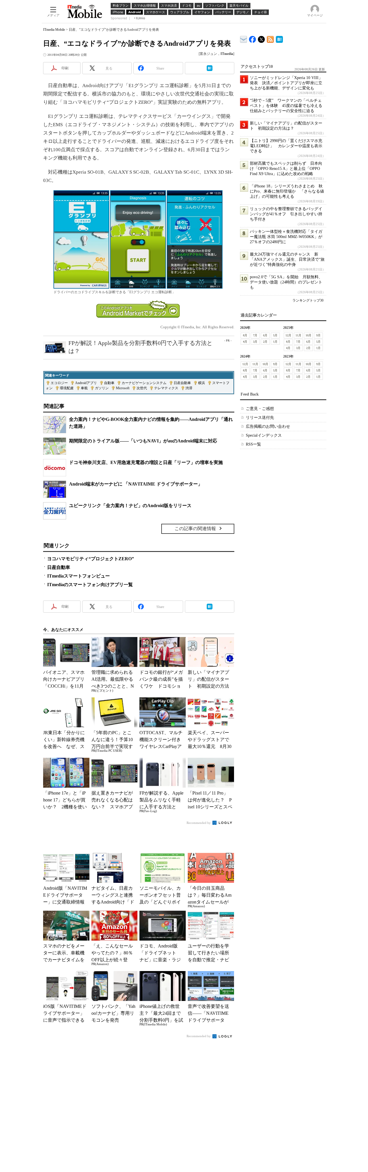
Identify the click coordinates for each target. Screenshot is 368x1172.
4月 (245, 341)
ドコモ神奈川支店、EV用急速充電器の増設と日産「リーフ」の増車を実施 (146, 462)
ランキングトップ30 (307, 300)
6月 (265, 335)
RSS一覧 (253, 444)
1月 (275, 341)
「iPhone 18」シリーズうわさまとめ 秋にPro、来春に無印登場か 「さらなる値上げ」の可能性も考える (287, 191)
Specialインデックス (264, 435)
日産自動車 (182, 383)
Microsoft (122, 388)
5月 (275, 335)
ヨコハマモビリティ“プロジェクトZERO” (90, 558)
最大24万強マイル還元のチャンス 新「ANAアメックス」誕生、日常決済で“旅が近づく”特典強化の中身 (287, 259)
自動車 (109, 383)
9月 (318, 335)
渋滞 (188, 388)
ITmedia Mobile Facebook (252, 38)
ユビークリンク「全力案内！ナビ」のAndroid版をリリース (130, 505)
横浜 (201, 383)
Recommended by (199, 822)
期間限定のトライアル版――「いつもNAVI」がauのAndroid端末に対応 (143, 440)
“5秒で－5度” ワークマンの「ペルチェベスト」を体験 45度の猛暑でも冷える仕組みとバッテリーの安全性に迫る (286, 105)
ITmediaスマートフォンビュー (78, 575)
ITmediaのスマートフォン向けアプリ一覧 (90, 584)
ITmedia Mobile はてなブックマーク (279, 38)
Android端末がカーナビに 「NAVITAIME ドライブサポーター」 (135, 484)
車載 (84, 388)
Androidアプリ (86, 383)
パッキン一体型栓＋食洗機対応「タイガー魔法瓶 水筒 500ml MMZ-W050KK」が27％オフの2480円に (286, 236)
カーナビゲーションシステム (144, 383)
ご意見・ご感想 (260, 408)
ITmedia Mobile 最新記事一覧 (270, 38)
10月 (308, 335)
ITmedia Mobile (54, 30)
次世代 (142, 388)
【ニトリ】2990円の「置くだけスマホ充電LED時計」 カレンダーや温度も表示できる (286, 146)
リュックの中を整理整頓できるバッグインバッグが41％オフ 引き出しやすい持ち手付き (286, 214)
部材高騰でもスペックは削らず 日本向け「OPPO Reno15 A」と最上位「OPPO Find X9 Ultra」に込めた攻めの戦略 (286, 168)
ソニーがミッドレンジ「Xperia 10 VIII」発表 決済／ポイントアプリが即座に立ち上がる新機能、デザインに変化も (286, 83)
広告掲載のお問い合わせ (268, 426)
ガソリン (102, 388)
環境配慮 (67, 388)
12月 (288, 335)
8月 (245, 335)
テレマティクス (166, 388)
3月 (255, 341)
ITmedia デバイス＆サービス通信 (243, 38)
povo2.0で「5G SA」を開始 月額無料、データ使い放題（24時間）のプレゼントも (286, 282)
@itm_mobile (261, 38)
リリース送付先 (260, 417)
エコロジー (59, 383)
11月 (298, 335)
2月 (265, 341)
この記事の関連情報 (195, 528)
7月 (255, 335)
